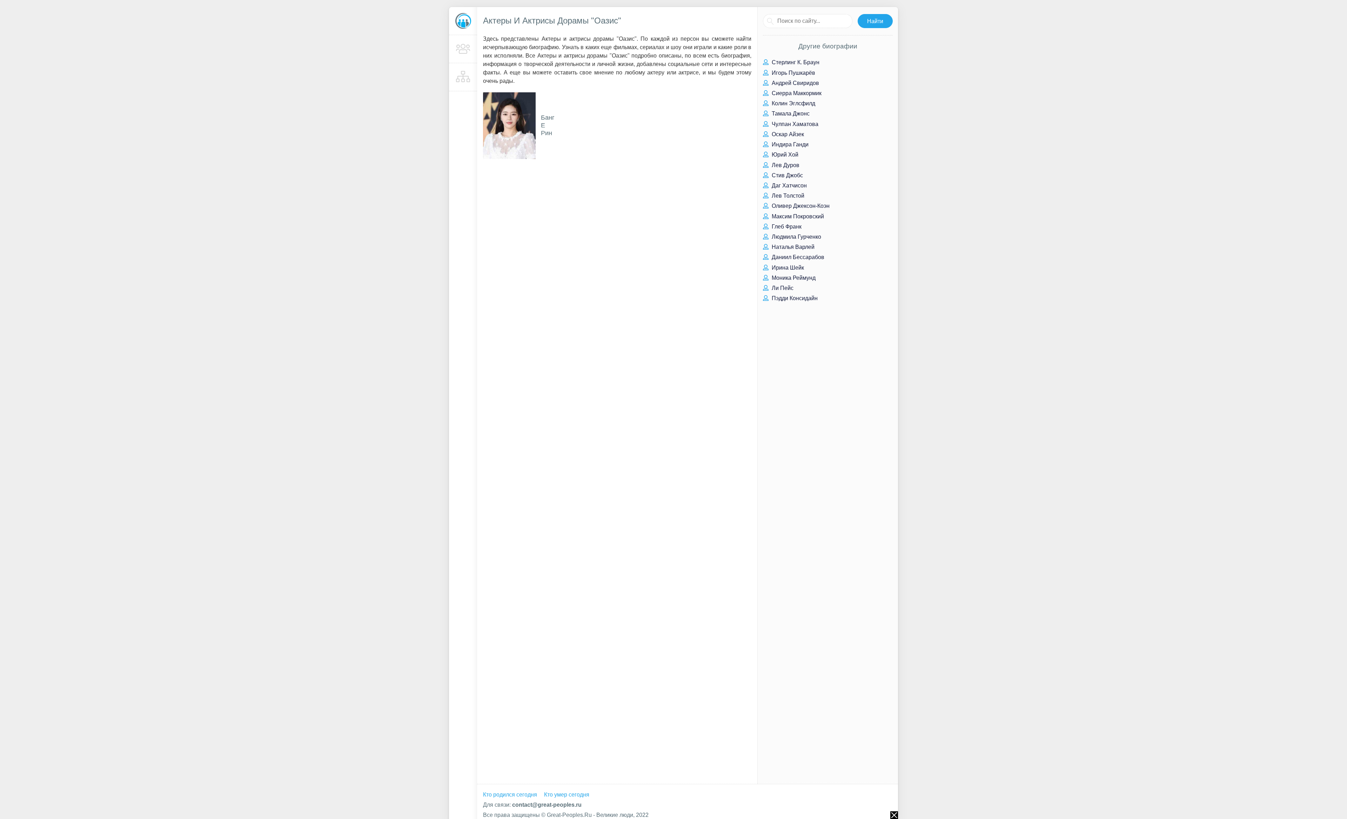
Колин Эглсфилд (792, 103)
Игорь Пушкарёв (792, 73)
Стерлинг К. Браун (794, 62)
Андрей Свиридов (794, 83)
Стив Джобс (786, 175)
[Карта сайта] (463, 77)
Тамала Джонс (790, 114)
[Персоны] (463, 49)
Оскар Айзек (787, 134)
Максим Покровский (797, 216)
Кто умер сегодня (566, 795)
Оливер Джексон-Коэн (800, 206)
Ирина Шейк (787, 268)
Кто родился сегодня (510, 795)
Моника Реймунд (793, 278)
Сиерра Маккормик (796, 93)
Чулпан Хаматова (794, 124)
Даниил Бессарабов (797, 257)
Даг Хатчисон (788, 186)
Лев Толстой (787, 196)
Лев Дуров (784, 165)
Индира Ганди (789, 144)
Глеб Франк (786, 227)
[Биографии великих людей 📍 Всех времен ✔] (463, 21)
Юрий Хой (784, 155)
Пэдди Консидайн (794, 298)
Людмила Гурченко (795, 237)
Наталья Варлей (792, 247)
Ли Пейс (781, 288)
